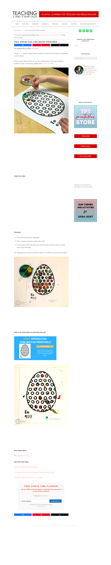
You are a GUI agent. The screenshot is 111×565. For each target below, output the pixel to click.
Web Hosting (67, 525)
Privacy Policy (44, 496)
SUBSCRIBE (55, 501)
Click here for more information (50, 35)
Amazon (84, 187)
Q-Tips (20, 53)
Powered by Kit (41, 506)
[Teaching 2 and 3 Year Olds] (55, 21)
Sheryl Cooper (34, 48)
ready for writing (48, 63)
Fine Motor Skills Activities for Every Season (28, 477)
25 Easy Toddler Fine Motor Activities (26, 467)
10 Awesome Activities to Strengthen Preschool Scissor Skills (34, 472)
